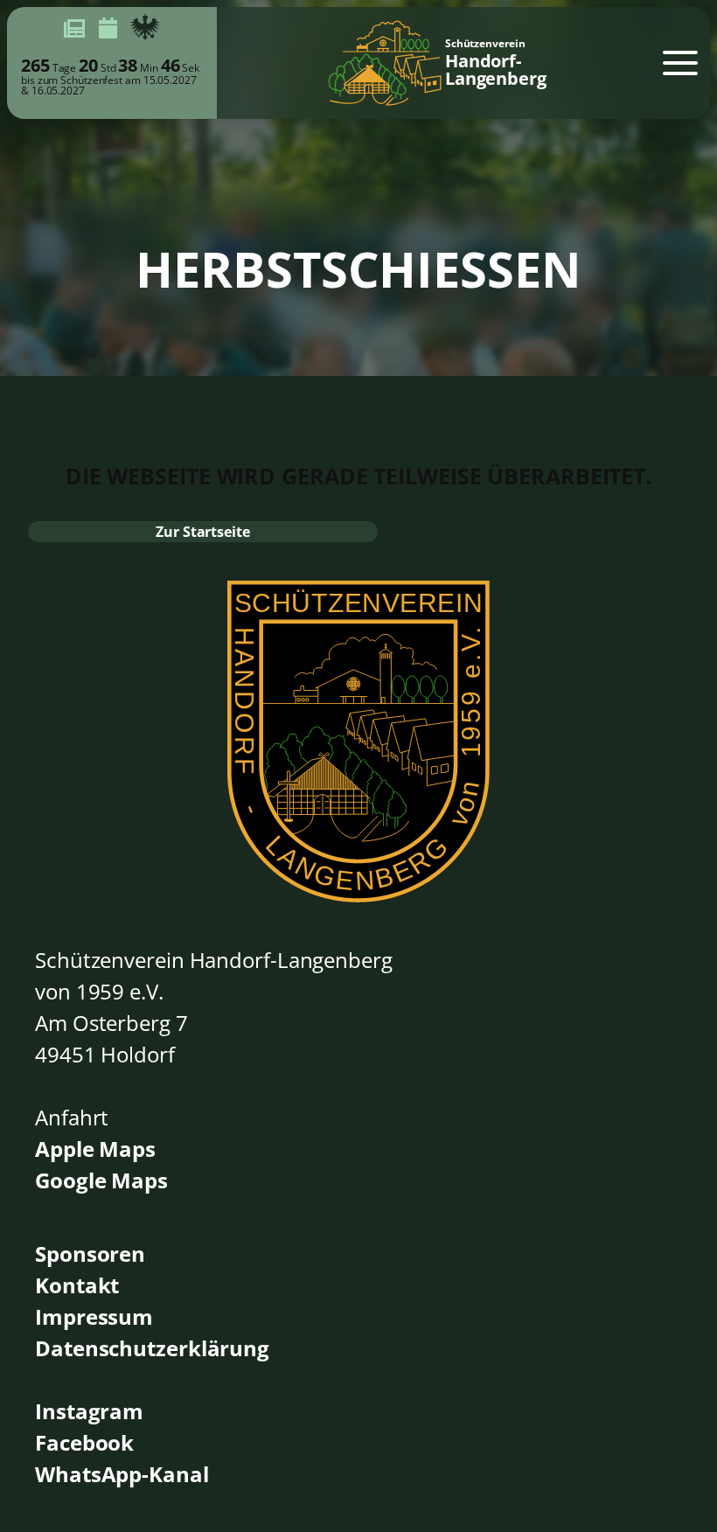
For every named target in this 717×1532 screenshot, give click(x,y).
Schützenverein (495, 63)
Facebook (84, 1442)
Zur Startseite (203, 531)
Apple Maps (95, 1148)
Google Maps (101, 1180)
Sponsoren (90, 1253)
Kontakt (77, 1285)
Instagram (89, 1410)
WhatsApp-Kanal (122, 1473)
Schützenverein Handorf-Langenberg (214, 959)
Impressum (94, 1316)
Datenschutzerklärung (152, 1348)
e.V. (146, 991)
